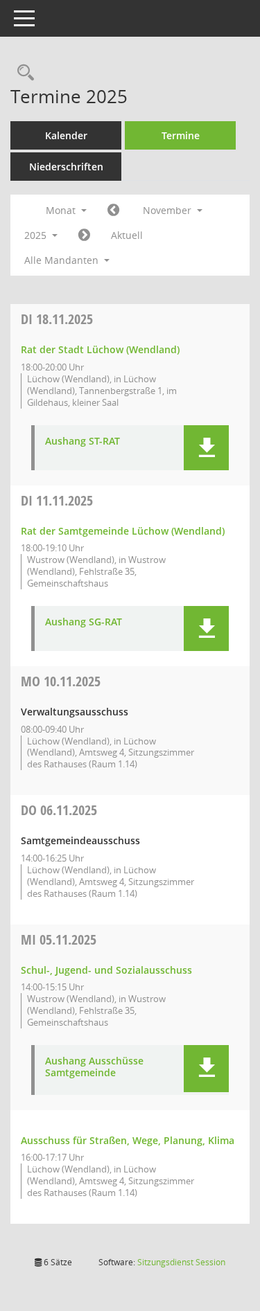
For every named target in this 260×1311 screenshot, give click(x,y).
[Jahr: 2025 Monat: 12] (84, 235)
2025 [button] (36, 235)
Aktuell (127, 235)
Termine (181, 135)
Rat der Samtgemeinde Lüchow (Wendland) (123, 530)
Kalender (66, 135)
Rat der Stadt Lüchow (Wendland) (100, 349)
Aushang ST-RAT (82, 441)
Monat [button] (62, 210)
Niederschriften (66, 166)
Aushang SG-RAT (83, 622)
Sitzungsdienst (181, 1262)
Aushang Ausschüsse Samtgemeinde (94, 1067)
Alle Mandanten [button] (62, 260)
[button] (206, 447)
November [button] (168, 210)
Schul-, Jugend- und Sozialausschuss (106, 969)
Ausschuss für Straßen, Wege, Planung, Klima (127, 1140)
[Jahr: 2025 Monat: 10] (113, 210)
